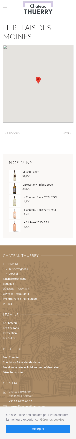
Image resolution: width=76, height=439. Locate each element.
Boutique (8, 283)
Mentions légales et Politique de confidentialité (30, 367)
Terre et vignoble (18, 269)
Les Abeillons (11, 328)
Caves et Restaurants (16, 293)
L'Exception (10, 333)
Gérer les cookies (13, 372)
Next (66, 133)
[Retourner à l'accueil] (38, 7)
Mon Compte (11, 357)
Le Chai (13, 273)
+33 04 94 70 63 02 (20, 401)
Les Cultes (9, 338)
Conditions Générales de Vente (21, 362)
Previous (13, 133)
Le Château (10, 323)
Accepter (38, 428)
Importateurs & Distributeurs (20, 298)
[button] (5, 7)
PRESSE (8, 303)
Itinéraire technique (14, 278)
